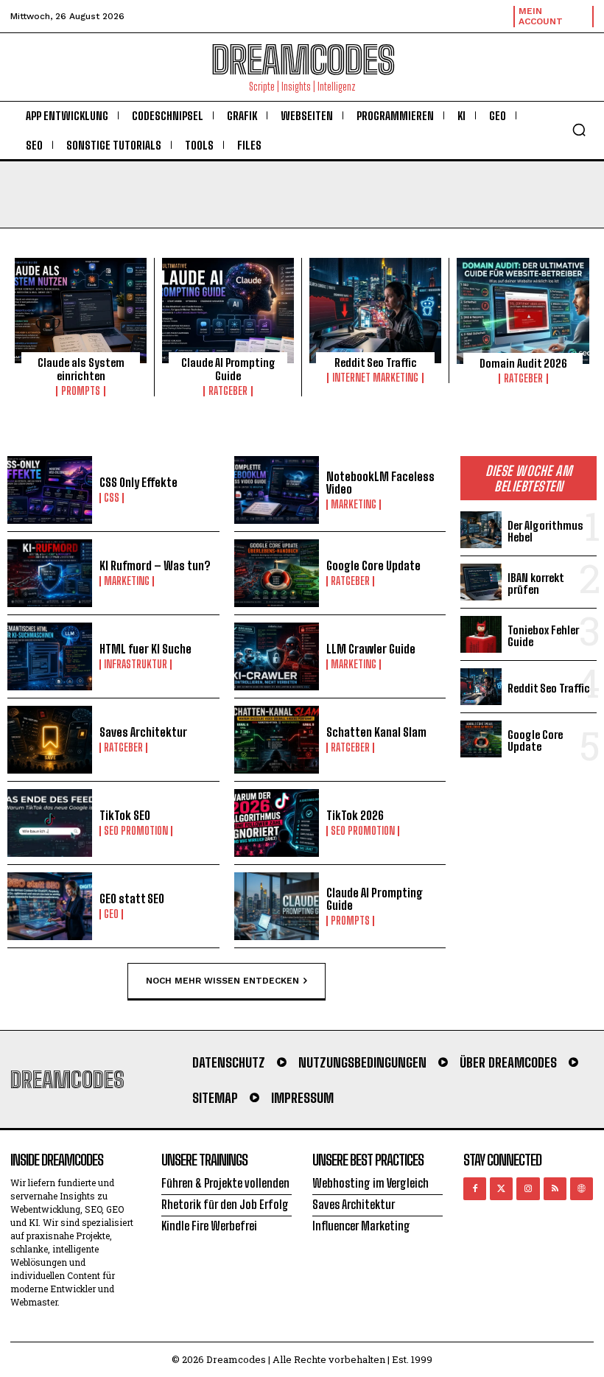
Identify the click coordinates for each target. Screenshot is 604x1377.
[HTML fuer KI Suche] (49, 656)
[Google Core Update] (276, 573)
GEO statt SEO (131, 898)
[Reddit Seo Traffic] (375, 310)
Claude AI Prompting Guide (228, 369)
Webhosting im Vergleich (370, 1183)
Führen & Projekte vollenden (225, 1183)
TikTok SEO (124, 815)
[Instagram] (527, 1188)
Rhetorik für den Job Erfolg (225, 1204)
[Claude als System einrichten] (81, 310)
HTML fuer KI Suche (145, 649)
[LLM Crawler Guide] (276, 656)
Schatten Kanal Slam (376, 732)
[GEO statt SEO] (49, 906)
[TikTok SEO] (49, 823)
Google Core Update (373, 565)
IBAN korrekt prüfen (536, 584)
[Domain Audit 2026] (523, 311)
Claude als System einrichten (81, 369)
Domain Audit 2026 (523, 363)
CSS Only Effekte (138, 482)
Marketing (353, 505)
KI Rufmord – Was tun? (155, 565)
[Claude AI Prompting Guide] (228, 310)
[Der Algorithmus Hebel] (481, 529)
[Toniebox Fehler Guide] (481, 634)
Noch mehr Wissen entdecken (222, 980)
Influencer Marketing (361, 1226)
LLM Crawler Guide (370, 649)
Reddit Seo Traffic (375, 362)
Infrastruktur (135, 664)
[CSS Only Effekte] (49, 490)
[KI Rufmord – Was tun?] (49, 573)
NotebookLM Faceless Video (380, 483)
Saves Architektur (143, 732)
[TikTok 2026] (276, 823)
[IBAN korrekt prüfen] (481, 582)
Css (111, 498)
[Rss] (555, 1188)
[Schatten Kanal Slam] (276, 740)
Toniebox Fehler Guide (543, 636)
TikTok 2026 (355, 815)
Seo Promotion (136, 831)
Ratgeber (227, 391)
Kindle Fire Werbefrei (209, 1226)
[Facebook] (474, 1188)
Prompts (80, 391)
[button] (579, 129)
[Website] (581, 1188)
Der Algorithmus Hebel (545, 531)
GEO (111, 914)
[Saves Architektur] (49, 740)
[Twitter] (501, 1188)
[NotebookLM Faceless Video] (276, 490)
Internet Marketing (375, 378)
